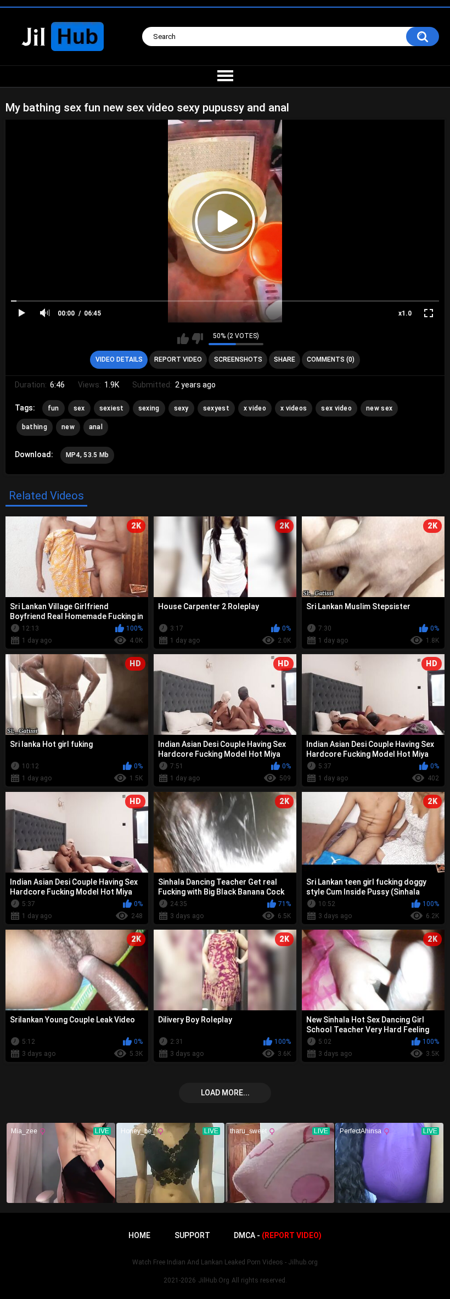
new (68, 427)
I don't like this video (197, 338)
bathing (34, 427)
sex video (336, 408)
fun (53, 408)
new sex (379, 408)
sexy (181, 408)
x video (255, 408)
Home (139, 1235)
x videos (293, 408)
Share (284, 359)
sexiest (111, 408)
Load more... (225, 1092)
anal (96, 427)
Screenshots (238, 359)
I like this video (183, 338)
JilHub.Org (213, 1280)
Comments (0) (331, 359)
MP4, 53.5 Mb (87, 455)
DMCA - (278, 1235)
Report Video (178, 359)
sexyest (216, 408)
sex (79, 408)
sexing (149, 408)
